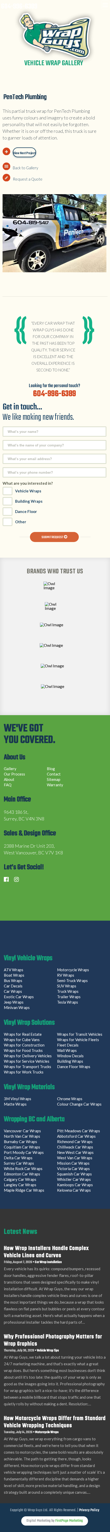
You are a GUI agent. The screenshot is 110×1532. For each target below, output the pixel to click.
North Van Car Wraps (22, 1136)
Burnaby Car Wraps (20, 1141)
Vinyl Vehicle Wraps (28, 959)
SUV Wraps (66, 986)
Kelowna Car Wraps (74, 1190)
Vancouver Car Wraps (22, 1130)
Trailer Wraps (69, 996)
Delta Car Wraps (18, 1157)
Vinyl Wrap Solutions (29, 1023)
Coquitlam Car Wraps (22, 1147)
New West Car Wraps (75, 1152)
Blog (51, 768)
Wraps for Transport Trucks (27, 1066)
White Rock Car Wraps (23, 1168)
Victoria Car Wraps (73, 1168)
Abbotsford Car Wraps (76, 1136)
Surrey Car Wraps (19, 1163)
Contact (54, 774)
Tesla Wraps (67, 1002)
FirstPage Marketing (69, 1521)
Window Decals (70, 1055)
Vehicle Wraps (28, 491)
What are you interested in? (28, 483)
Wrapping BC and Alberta (34, 1120)
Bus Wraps (13, 980)
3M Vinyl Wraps (17, 1098)
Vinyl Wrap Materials (29, 1088)
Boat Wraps (14, 975)
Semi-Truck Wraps (72, 980)
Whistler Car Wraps (74, 1179)
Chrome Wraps (69, 1098)
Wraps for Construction (24, 1045)
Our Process (14, 774)
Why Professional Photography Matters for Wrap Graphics (53, 1340)
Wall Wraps (67, 1050)
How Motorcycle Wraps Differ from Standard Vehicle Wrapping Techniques (55, 1422)
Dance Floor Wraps (73, 1066)
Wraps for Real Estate (23, 1034)
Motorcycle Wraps (73, 969)
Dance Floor (26, 511)
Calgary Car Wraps (20, 1179)
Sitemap (53, 779)
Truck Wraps (68, 991)
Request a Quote (27, 179)
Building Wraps (28, 501)
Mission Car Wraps (73, 1163)
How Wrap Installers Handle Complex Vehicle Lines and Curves (46, 1252)
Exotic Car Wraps (19, 996)
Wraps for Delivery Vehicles (28, 1055)
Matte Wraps (15, 1104)
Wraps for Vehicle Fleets (78, 1039)
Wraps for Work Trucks (23, 1072)
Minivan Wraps (17, 1007)
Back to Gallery (25, 167)
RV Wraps (65, 975)
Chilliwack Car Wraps (75, 1147)
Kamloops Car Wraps (75, 1184)
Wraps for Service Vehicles (26, 1061)
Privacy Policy (89, 1510)
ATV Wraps (13, 969)
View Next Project (24, 153)
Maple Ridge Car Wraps (24, 1190)
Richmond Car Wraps (75, 1141)
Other (20, 521)
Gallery (10, 768)
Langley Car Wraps (20, 1184)
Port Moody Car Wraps (24, 1152)
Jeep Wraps (14, 1002)
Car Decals (13, 986)
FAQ (8, 784)
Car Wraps (13, 991)
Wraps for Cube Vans (22, 1039)
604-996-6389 (19, 7)
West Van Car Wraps (74, 1157)
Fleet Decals (68, 1045)
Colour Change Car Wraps (79, 1104)
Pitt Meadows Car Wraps (78, 1130)
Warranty (55, 784)
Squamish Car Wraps (74, 1174)
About (9, 779)
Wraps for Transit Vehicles (79, 1034)
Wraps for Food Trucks (23, 1050)
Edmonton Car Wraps (22, 1174)
